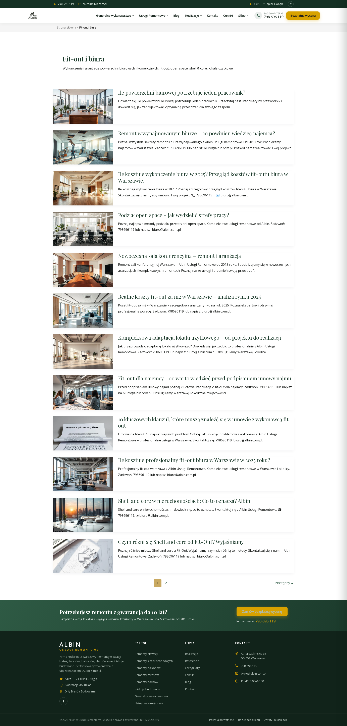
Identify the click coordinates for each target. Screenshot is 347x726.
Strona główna (66, 27)
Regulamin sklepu (249, 720)
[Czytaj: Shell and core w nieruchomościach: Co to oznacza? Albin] (83, 514)
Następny (284, 583)
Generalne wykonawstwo (151, 696)
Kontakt (190, 689)
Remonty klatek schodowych (154, 661)
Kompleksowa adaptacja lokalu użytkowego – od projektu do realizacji (199, 337)
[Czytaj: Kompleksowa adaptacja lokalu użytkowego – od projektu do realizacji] (83, 351)
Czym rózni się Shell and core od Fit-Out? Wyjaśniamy (181, 541)
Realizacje (191, 654)
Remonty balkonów (147, 668)
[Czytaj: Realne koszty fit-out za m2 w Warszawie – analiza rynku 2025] (83, 310)
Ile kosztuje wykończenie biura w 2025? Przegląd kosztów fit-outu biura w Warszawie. (203, 177)
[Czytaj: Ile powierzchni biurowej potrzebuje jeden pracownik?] (83, 106)
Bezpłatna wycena (303, 15)
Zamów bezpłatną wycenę (262, 611)
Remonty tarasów (147, 675)
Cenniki (189, 675)
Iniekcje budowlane (147, 689)
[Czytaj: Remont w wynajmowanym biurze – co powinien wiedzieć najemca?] (83, 147)
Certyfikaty (192, 668)
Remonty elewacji (146, 654)
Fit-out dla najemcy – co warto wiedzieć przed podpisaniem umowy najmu (204, 378)
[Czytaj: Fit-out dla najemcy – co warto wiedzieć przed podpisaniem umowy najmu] (83, 392)
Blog (188, 682)
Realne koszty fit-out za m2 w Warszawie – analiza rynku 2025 (189, 296)
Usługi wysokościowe (149, 703)
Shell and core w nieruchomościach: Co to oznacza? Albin (184, 500)
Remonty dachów (146, 682)
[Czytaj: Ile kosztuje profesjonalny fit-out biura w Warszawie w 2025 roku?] (83, 474)
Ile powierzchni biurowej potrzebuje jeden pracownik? (181, 92)
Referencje (192, 661)
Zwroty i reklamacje (276, 720)
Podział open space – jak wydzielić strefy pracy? (173, 215)
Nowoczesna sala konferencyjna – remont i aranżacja (179, 255)
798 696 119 (66, 4)
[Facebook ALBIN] (291, 4)
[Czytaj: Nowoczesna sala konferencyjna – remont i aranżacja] (83, 269)
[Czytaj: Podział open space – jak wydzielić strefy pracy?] (83, 229)
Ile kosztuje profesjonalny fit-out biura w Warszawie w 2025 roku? (194, 460)
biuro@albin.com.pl (95, 4)
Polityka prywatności (221, 720)
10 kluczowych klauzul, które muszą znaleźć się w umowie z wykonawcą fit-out (204, 422)
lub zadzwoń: (256, 621)
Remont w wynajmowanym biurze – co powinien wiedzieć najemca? (196, 133)
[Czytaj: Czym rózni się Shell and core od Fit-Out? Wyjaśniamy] (83, 555)
